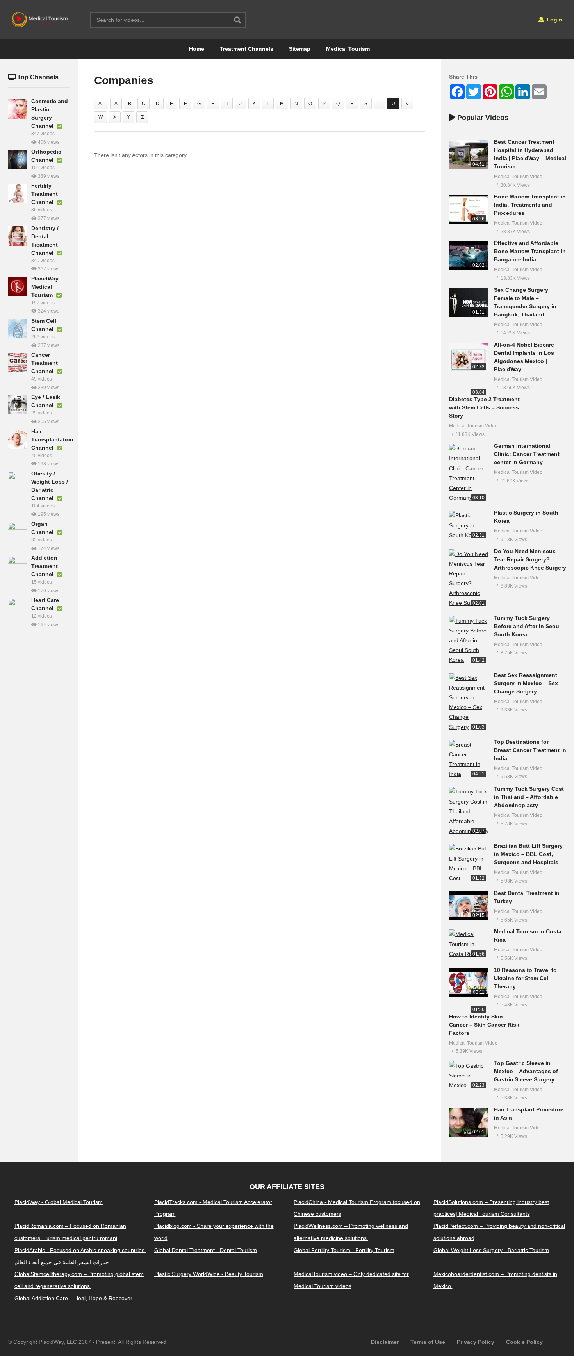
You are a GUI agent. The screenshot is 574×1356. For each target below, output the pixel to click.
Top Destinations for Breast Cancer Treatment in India (530, 750)
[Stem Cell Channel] (17, 328)
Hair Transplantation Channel (52, 439)
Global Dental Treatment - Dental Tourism (205, 1250)
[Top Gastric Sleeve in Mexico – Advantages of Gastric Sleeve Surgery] (468, 1076)
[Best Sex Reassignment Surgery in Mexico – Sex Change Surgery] (468, 702)
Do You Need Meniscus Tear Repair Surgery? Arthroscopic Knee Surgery (530, 559)
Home (196, 49)
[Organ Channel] (17, 531)
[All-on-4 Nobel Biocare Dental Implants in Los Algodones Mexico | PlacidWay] (468, 357)
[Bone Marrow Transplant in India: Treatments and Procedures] (468, 209)
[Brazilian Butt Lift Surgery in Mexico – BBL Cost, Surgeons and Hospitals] (468, 863)
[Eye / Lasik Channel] (17, 404)
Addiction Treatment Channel (44, 566)
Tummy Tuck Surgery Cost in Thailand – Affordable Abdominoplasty (529, 797)
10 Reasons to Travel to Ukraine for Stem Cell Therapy (525, 978)
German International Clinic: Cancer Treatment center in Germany (527, 454)
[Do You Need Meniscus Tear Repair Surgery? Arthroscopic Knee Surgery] (468, 578)
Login (553, 19)
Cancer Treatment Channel (44, 363)
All (101, 103)
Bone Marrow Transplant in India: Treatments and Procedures (530, 204)
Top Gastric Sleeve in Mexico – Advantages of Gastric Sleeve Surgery (526, 1071)
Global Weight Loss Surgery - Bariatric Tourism (491, 1250)
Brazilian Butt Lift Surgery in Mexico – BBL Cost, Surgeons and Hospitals (528, 854)
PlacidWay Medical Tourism (45, 286)
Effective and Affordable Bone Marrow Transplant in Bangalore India (530, 251)
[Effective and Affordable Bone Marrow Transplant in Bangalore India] (468, 255)
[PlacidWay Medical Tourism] (17, 286)
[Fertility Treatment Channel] (17, 193)
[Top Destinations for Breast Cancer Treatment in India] (468, 759)
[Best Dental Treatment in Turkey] (468, 905)
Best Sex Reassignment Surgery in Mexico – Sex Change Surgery (526, 683)
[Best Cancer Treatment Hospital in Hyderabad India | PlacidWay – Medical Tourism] (468, 154)
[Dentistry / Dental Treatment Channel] (17, 236)
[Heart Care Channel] (17, 608)
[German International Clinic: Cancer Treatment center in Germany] (468, 473)
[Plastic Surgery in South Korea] (468, 525)
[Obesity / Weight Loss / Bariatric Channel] (17, 481)
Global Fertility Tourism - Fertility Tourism (344, 1250)
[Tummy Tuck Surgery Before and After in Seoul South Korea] (468, 640)
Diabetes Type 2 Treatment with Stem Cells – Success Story (484, 407)
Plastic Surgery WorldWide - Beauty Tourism (208, 1274)
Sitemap (299, 49)
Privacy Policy (475, 1342)
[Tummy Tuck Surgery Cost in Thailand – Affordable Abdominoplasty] (468, 811)
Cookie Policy (524, 1342)
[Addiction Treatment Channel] (17, 565)
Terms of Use (427, 1342)
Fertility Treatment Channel (44, 193)
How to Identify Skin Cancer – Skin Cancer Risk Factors (484, 1024)
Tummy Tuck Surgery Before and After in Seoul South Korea (527, 626)
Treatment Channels (246, 49)
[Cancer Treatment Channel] (17, 362)
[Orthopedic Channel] (17, 159)
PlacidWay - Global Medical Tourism (58, 1202)
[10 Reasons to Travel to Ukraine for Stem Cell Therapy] (468, 982)
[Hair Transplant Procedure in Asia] (468, 1122)
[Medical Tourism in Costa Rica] (468, 944)
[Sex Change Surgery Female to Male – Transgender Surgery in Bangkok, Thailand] (468, 302)
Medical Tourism (348, 49)
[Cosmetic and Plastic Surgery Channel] (17, 109)
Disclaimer (385, 1342)
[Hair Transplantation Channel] (17, 439)
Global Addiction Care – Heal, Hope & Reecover (73, 1298)
